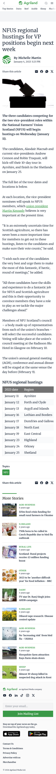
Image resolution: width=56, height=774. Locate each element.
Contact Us (8, 744)
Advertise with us (11, 757)
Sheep (43, 8)
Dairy (19, 8)
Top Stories (7, 8)
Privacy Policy (10, 753)
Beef (26, 8)
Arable (34, 8)
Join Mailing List (28, 713)
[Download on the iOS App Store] (14, 734)
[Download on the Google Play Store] (40, 734)
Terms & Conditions (13, 748)
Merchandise (9, 762)
